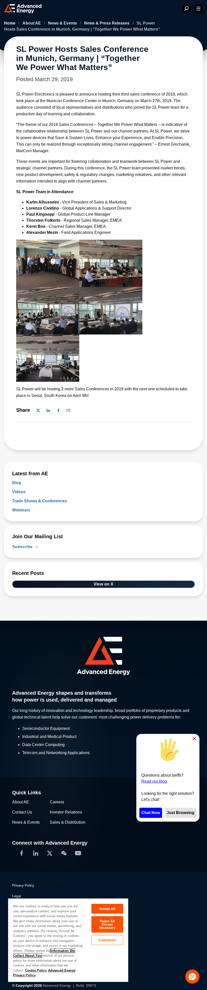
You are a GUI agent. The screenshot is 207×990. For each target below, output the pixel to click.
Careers (57, 802)
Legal (16, 896)
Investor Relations (66, 812)
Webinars (21, 510)
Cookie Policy (36, 970)
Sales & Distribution (67, 822)
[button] (192, 977)
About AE (32, 23)
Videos (18, 492)
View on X (104, 584)
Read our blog (154, 781)
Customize (107, 940)
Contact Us (22, 812)
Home (10, 23)
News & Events (63, 23)
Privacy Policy (23, 885)
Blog (16, 483)
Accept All (107, 909)
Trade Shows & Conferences (39, 501)
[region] (68, 940)
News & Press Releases (107, 23)
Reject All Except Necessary (107, 924)
